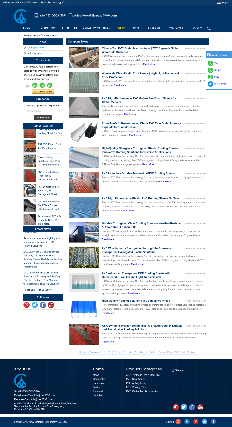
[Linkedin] (187, 422)
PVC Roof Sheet (135, 379)
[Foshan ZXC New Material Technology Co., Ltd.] (20, 22)
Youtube (97, 395)
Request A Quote (147, 28)
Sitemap (179, 370)
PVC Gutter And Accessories (142, 391)
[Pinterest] (196, 422)
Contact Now (43, 91)
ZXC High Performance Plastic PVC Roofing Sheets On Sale (140, 198)
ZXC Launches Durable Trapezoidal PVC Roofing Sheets (138, 173)
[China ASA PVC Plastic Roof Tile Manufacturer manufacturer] (29, 142)
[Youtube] (51, 305)
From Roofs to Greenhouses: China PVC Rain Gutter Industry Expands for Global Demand (141, 125)
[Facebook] (42, 305)
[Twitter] (34, 305)
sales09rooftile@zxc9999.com (95, 15)
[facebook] (213, 422)
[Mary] (35, 85)
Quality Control (97, 28)
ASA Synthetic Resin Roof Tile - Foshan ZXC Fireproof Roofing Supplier (50, 202)
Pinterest (98, 391)
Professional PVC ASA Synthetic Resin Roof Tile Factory (49, 217)
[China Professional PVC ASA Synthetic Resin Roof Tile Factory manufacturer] (29, 216)
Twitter (96, 387)
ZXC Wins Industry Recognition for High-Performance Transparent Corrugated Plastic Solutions (136, 250)
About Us (69, 28)
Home (27, 28)
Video (197, 28)
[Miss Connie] (27, 85)
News (122, 28)
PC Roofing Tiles (135, 383)
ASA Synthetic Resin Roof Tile (143, 374)
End (152, 352)
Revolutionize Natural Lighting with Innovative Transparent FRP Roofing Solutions (41, 239)
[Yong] (49, 85)
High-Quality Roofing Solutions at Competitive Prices (136, 300)
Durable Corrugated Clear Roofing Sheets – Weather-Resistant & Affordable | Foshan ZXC (142, 225)
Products (47, 28)
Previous (94, 352)
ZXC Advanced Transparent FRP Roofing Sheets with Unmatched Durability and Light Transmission (136, 275)
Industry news (35, 53)
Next (142, 352)
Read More (149, 64)
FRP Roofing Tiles (136, 387)
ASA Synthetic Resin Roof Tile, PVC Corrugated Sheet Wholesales (48, 187)
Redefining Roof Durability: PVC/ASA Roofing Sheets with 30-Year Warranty (41, 290)
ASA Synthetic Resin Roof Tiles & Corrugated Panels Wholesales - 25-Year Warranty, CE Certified (49, 172)
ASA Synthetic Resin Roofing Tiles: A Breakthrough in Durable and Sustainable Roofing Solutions (142, 327)
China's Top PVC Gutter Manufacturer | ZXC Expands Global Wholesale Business (140, 50)
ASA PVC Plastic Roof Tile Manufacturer (49, 143)
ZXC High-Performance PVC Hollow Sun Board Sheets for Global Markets (139, 100)
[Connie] (42, 85)
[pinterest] (26, 305)
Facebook (98, 383)
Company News (36, 47)
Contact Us (176, 28)
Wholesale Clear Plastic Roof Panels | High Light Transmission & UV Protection (142, 75)
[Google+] (178, 422)
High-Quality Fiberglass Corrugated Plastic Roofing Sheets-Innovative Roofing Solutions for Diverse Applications (140, 150)
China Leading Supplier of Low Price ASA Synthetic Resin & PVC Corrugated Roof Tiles (50, 158)
